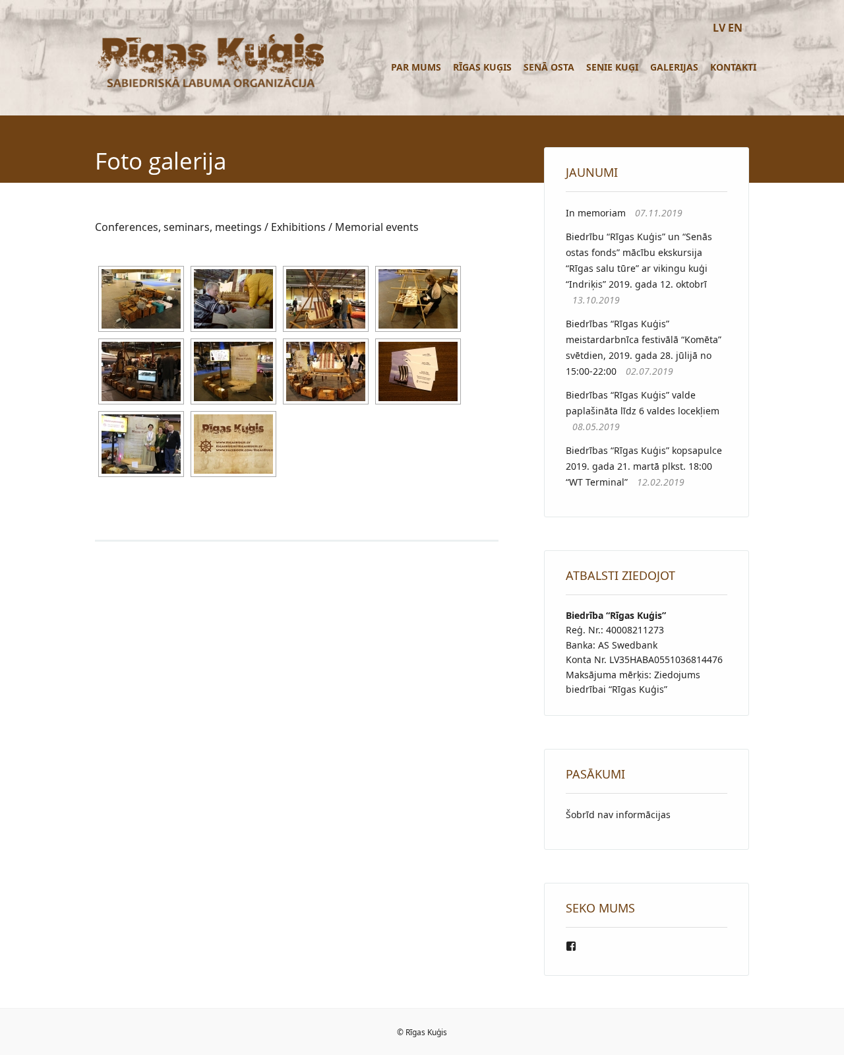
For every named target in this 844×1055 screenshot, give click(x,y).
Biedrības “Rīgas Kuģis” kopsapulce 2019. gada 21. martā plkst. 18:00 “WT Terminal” (644, 466)
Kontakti (733, 67)
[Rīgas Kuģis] (209, 86)
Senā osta (549, 67)
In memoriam (596, 213)
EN (735, 27)
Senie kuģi (612, 67)
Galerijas (674, 67)
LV (719, 27)
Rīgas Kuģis (482, 67)
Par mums (416, 67)
